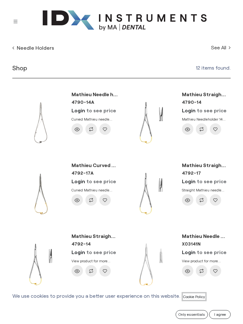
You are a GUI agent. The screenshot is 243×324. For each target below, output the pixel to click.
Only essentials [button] (191, 314)
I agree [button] (220, 314)
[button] (91, 129)
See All (219, 47)
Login (78, 110)
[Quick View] (77, 129)
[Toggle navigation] (15, 20)
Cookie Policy (194, 296)
